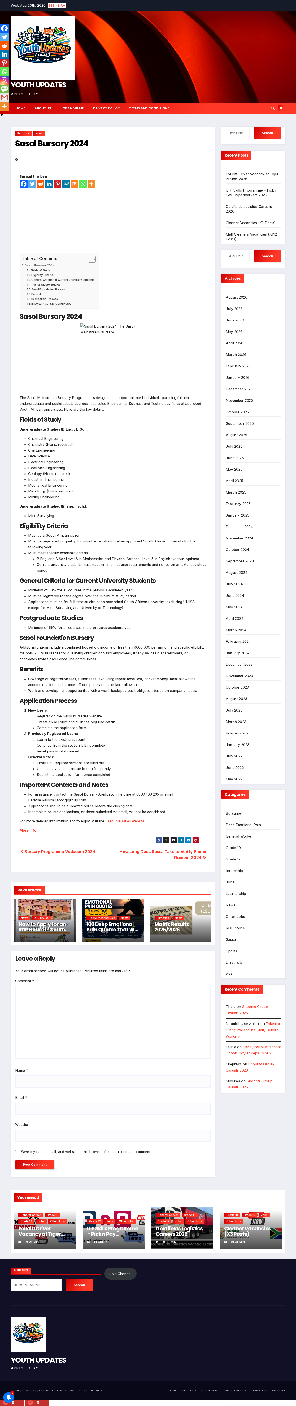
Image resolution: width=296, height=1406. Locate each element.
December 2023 (239, 664)
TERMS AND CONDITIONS (149, 108)
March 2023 (236, 722)
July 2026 (234, 309)
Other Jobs (235, 916)
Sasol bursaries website (124, 821)
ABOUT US (43, 108)
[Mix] (74, 184)
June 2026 (235, 320)
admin (34, 1242)
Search (267, 133)
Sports (231, 951)
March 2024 (236, 630)
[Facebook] (24, 184)
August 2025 (236, 435)
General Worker (239, 836)
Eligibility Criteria (42, 275)
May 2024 (234, 607)
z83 (229, 974)
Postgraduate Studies (46, 284)
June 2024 (235, 595)
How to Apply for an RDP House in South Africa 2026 (42, 930)
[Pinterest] (57, 184)
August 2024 (236, 572)
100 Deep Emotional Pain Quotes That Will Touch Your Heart (112, 930)
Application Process (44, 298)
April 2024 (235, 618)
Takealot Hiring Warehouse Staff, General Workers (253, 1030)
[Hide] (1, 114)
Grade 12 (233, 859)
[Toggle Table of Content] (89, 259)
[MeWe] (66, 184)
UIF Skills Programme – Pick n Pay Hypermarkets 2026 (112, 1234)
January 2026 (237, 377)
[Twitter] (32, 184)
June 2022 (235, 767)
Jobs (230, 882)
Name (21, 1070)
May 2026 (234, 331)
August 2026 (236, 297)
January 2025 (237, 515)
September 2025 (240, 423)
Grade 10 (233, 848)
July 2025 (234, 446)
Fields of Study (40, 270)
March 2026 (236, 354)
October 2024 (237, 549)
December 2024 (239, 527)
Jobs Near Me (72, 108)
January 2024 (238, 653)
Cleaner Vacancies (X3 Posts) (251, 223)
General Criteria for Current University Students (62, 279)
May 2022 (234, 779)
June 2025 (235, 458)
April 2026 (234, 343)
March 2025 (236, 492)
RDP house (41, 918)
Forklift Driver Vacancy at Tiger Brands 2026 (39, 1234)
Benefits (36, 294)
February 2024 (238, 641)
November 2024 (240, 538)
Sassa (231, 939)
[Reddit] (40, 184)
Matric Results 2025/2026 (172, 927)
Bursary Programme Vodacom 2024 (59, 851)
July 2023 (234, 710)
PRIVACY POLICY (106, 108)
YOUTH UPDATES (38, 85)
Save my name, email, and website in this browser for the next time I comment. (86, 1151)
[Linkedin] (49, 184)
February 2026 (238, 366)
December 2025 (239, 389)
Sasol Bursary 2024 (40, 265)
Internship (234, 870)
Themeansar (94, 1390)
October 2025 (237, 412)
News (39, 133)
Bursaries (23, 133)
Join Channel (120, 1274)
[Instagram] (4, 80)
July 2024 (234, 584)
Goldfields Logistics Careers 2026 (179, 1231)
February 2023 (238, 733)
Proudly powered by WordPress (33, 1390)
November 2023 (239, 676)
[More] (91, 184)
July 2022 (234, 756)
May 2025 (234, 469)
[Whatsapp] (83, 184)
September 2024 (240, 561)
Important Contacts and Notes (51, 303)
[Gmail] (4, 97)
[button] (273, 108)
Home (20, 108)
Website (21, 1124)
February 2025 (238, 504)
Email (21, 1097)
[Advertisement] (113, 220)
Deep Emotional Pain (102, 918)
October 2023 (237, 687)
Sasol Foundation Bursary (48, 289)
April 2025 (234, 481)
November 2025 (239, 400)
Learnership (236, 893)
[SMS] (4, 89)
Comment (24, 981)
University (234, 962)
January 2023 (237, 745)
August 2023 (236, 699)
